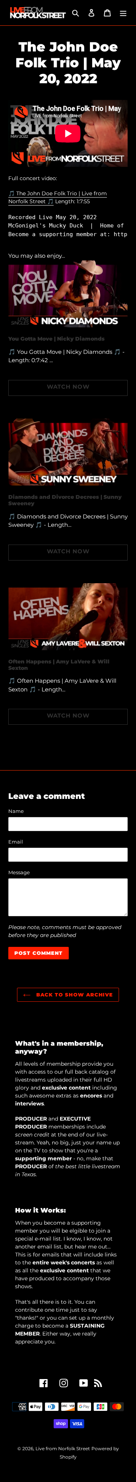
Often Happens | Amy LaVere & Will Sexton (59, 664)
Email (15, 842)
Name (16, 811)
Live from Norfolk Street (63, 1448)
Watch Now (68, 386)
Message (19, 872)
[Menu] (123, 13)
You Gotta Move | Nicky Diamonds (56, 338)
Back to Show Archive (73, 995)
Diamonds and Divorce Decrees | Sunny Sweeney (65, 500)
